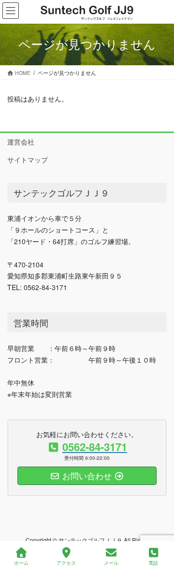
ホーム (21, 562)
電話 (153, 562)
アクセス (66, 562)
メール (111, 562)
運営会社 (20, 141)
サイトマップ (27, 159)
